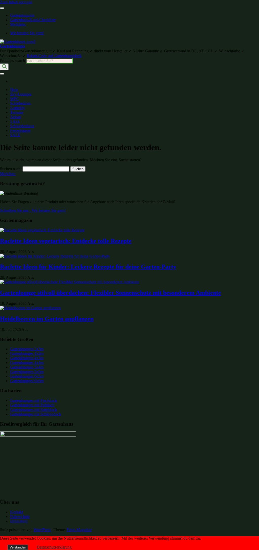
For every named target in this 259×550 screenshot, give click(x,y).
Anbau (15, 117)
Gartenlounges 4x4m (27, 362)
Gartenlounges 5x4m (27, 367)
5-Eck (15, 121)
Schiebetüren (20, 103)
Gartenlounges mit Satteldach (33, 409)
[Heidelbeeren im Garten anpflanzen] (30, 308)
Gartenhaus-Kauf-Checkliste (33, 20)
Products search (13, 60)
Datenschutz (20, 516)
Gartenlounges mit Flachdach (33, 400)
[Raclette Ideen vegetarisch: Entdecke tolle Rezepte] (42, 230)
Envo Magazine (79, 530)
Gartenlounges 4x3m (27, 358)
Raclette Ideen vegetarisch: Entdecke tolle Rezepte (66, 241)
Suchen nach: (10, 169)
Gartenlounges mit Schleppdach (35, 414)
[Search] (4, 66)
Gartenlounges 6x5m (27, 376)
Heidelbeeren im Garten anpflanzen (47, 318)
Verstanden (18, 547)
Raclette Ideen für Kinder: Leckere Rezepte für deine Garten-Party (88, 266)
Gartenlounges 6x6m (27, 381)
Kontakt (16, 512)
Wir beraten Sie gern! (27, 33)
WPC (14, 99)
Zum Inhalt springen (16, 2)
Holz (14, 89)
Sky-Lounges (21, 94)
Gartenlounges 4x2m (27, 353)
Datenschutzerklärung (54, 547)
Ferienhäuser (20, 130)
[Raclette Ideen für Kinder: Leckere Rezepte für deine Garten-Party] (55, 256)
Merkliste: (18, 24)
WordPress (42, 530)
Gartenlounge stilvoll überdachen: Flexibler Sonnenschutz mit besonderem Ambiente (110, 292)
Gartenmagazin (22, 15)
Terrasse (16, 112)
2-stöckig (17, 108)
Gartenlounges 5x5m (27, 372)
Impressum (19, 521)
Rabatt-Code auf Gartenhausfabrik (54, 56)
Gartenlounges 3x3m (27, 349)
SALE (15, 135)
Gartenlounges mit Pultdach (32, 405)
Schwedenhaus (22, 126)
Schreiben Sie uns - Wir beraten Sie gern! (33, 210)
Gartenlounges (12, 46)
